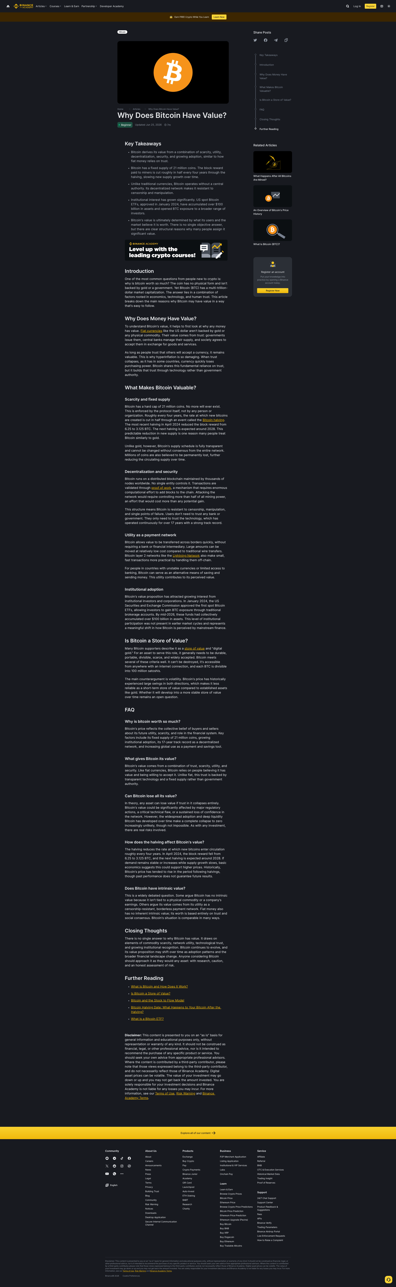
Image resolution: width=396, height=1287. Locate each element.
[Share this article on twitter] (255, 40)
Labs (222, 1169)
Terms (148, 1182)
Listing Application (229, 1161)
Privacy (149, 1187)
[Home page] (23, 6)
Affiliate (261, 1156)
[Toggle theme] (388, 6)
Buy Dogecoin (227, 1237)
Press (148, 1174)
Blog (147, 1195)
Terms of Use (128, 1271)
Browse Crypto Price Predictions (236, 1206)
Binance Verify (264, 1222)
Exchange (188, 1156)
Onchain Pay (226, 1174)
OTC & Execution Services (270, 1169)
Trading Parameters (267, 1227)
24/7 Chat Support (266, 1198)
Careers (149, 1161)
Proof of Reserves (266, 1182)
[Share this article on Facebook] (265, 40)
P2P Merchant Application (233, 1156)
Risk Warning (151, 1204)
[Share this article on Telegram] (276, 40)
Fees (259, 1214)
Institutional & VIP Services (233, 1165)
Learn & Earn (226, 1189)
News (148, 1169)
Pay (184, 1165)
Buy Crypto (188, 1161)
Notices (149, 1208)
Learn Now (219, 17)
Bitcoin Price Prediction (231, 1211)
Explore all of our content (196, 1133)
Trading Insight (264, 1178)
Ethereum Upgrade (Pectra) (234, 1219)
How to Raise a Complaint (270, 1240)
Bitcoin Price (226, 1198)
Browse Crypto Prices (231, 1193)
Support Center (265, 1202)
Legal (148, 1178)
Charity (186, 1208)
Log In (357, 6)
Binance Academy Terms (161, 1271)
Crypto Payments (191, 1169)
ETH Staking (189, 1195)
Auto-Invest (188, 1191)
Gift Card (187, 1182)
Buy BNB (224, 1228)
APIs (259, 1218)
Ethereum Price (227, 1202)
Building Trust (152, 1191)
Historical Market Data (268, 1174)
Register (370, 6)
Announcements (153, 1165)
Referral (261, 1161)
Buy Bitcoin (225, 1224)
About (148, 1156)
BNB (259, 1165)
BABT (185, 1200)
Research (187, 1204)
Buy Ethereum (227, 1241)
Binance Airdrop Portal (268, 1231)
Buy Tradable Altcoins (231, 1245)
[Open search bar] (346, 6)
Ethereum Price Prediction (233, 1215)
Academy (187, 1178)
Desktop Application (155, 1217)
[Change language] (381, 6)
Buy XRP (224, 1232)
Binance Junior (190, 1174)
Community (151, 1200)
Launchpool (188, 1187)
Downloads (150, 1213)
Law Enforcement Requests (271, 1235)
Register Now (273, 290)
